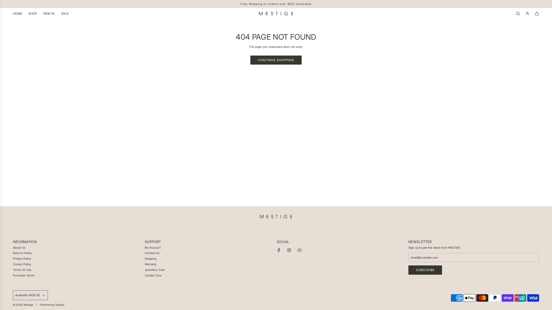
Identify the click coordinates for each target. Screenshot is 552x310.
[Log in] (527, 13)
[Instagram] (289, 250)
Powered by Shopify (52, 304)
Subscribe (425, 270)
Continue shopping (276, 60)
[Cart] (537, 13)
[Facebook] (279, 250)
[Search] (518, 13)
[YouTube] (299, 250)
